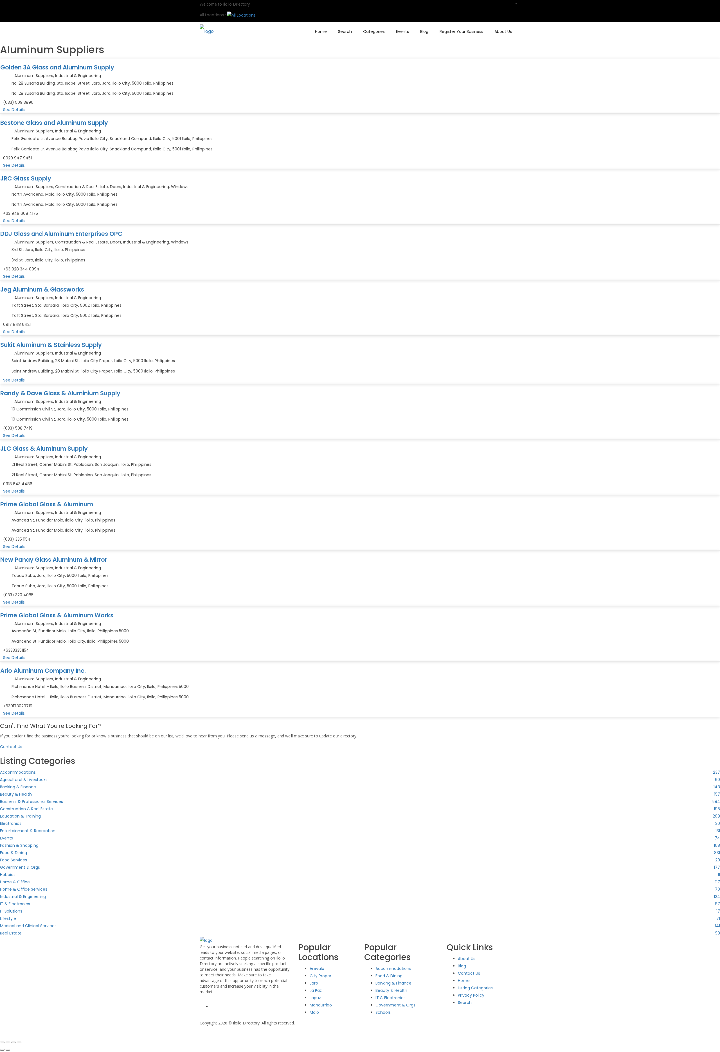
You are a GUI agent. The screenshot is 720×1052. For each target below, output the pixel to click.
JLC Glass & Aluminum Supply (44, 448)
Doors (115, 186)
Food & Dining (388, 976)
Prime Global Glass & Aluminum (46, 504)
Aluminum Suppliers (33, 75)
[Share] (13, 1042)
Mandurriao (321, 1005)
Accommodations (393, 968)
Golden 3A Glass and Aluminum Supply (57, 67)
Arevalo (317, 968)
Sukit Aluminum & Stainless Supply (51, 345)
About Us (503, 31)
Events (402, 31)
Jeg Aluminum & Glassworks (42, 289)
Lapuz (315, 998)
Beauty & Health (391, 990)
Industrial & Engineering (78, 75)
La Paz (316, 990)
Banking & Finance (393, 983)
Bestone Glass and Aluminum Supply (54, 123)
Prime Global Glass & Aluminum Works (56, 615)
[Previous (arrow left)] (2, 1050)
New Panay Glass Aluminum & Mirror (53, 560)
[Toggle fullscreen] (8, 1042)
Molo (314, 1012)
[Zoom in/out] (2, 1042)
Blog (424, 31)
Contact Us (469, 973)
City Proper (320, 976)
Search (345, 31)
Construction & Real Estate (81, 186)
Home (321, 31)
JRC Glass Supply (25, 178)
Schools (383, 1012)
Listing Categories (475, 988)
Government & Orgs (395, 1005)
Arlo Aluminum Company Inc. (43, 671)
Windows (179, 186)
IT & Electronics (390, 998)
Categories (374, 31)
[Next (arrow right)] (8, 1050)
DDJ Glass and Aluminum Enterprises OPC (61, 234)
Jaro (314, 983)
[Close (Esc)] (19, 1042)
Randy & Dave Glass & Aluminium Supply (60, 393)
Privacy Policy (471, 995)
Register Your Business (461, 31)
